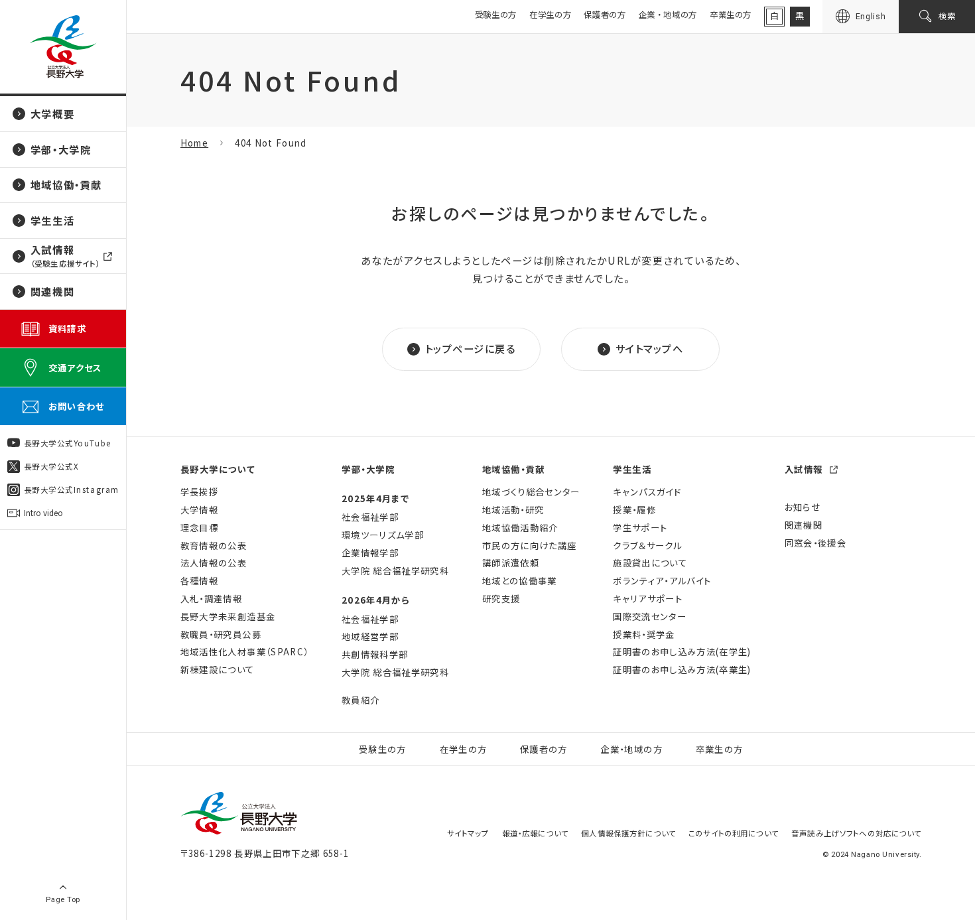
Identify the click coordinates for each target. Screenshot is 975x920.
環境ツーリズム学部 (383, 535)
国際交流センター (649, 616)
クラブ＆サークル (647, 545)
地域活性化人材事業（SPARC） (244, 651)
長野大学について (217, 469)
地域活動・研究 (513, 509)
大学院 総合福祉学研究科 (395, 570)
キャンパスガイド (647, 492)
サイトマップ (468, 833)
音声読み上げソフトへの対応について (856, 833)
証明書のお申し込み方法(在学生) (682, 651)
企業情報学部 (370, 553)
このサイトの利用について (733, 833)
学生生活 (632, 469)
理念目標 (199, 527)
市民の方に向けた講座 (529, 545)
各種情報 (199, 580)
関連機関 (803, 525)
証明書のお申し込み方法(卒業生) (682, 669)
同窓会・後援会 (815, 543)
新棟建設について (217, 669)
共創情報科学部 (375, 654)
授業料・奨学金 (644, 634)
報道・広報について (535, 833)
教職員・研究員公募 (220, 634)
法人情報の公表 (213, 563)
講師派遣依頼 (510, 563)
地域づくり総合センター (531, 492)
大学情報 (199, 509)
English (870, 16)
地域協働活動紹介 (520, 527)
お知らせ (802, 507)
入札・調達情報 (211, 598)
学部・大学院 (368, 469)
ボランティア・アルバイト (662, 580)
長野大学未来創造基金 (227, 616)
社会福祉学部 (370, 517)
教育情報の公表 (213, 545)
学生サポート (640, 527)
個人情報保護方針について (628, 833)
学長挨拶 (199, 492)
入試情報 (804, 469)
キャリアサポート (647, 598)
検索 (947, 16)
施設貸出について (650, 563)
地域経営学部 (370, 636)
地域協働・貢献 (513, 469)
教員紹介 (360, 700)
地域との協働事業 (519, 580)
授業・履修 (634, 509)
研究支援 (501, 598)
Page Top (63, 899)
